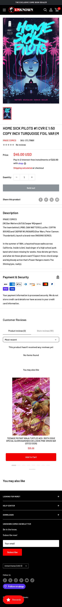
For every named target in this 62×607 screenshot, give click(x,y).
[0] (57, 10)
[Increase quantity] (32, 177)
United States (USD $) (13, 566)
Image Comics (9, 140)
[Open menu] (4, 10)
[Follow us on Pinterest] (21, 580)
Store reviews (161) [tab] (45, 331)
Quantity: (7, 177)
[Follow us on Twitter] (10, 580)
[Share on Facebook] (41, 199)
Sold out (31, 187)
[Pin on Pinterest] (46, 199)
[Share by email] (57, 199)
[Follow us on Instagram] (16, 580)
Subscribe (12, 552)
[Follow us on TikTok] (32, 580)
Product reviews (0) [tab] (17, 331)
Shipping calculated (22, 168)
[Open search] (45, 9)
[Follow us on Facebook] (5, 580)
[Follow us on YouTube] (27, 580)
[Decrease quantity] (17, 177)
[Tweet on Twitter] (52, 199)
